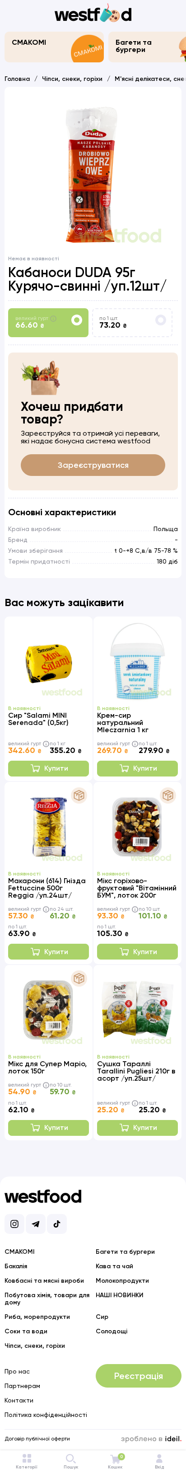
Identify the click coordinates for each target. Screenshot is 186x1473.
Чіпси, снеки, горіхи (72, 79)
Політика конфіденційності (46, 1414)
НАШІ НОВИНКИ (120, 1295)
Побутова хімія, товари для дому (47, 1298)
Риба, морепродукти (37, 1317)
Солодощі (111, 1331)
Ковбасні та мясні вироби (44, 1281)
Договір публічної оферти (37, 1438)
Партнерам (22, 1385)
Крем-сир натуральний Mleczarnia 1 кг (123, 722)
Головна (17, 79)
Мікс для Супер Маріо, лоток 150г (47, 1067)
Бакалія (16, 1266)
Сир (102, 1317)
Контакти (19, 1400)
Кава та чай (114, 1266)
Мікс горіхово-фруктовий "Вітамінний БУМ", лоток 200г (137, 887)
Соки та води (26, 1331)
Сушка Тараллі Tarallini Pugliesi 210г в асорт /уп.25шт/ (136, 1070)
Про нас (17, 1371)
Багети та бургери (134, 46)
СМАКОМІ (29, 42)
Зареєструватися (93, 465)
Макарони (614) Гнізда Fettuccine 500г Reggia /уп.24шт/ (47, 887)
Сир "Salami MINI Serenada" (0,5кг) (38, 719)
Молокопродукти (122, 1281)
